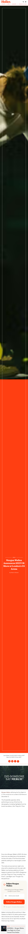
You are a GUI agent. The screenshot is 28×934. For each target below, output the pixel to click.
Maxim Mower (15, 572)
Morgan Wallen (5, 792)
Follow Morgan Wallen (14, 902)
